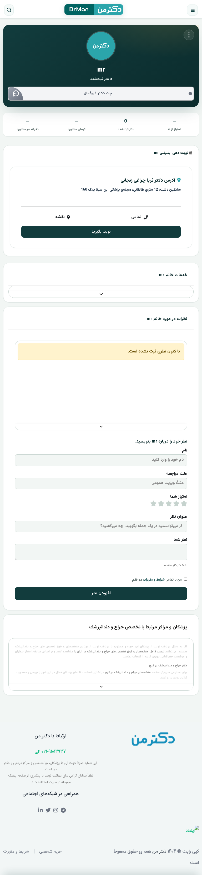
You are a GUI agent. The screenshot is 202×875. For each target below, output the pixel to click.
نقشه (60, 217)
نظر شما (180, 540)
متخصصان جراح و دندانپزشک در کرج (128, 672)
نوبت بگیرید (101, 232)
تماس (136, 217)
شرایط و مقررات (154, 579)
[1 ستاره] (184, 505)
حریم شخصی (50, 851)
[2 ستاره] (176, 505)
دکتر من (158, 851)
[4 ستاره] (161, 505)
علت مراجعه (176, 474)
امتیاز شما (178, 496)
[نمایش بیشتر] (101, 294)
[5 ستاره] (153, 505)
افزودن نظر (101, 593)
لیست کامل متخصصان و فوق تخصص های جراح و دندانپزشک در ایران (120, 652)
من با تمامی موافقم (157, 579)
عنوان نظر (178, 517)
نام (184, 450)
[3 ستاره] (168, 505)
